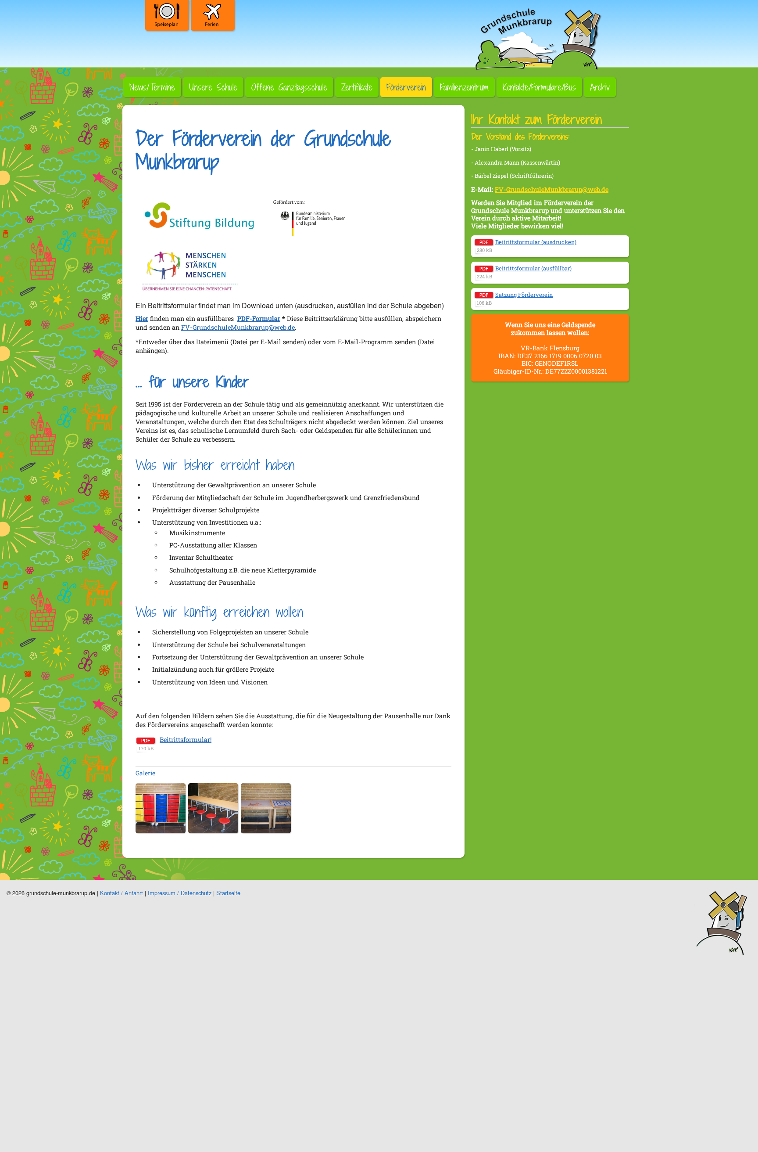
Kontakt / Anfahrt (121, 893)
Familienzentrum (464, 87)
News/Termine (152, 87)
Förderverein (406, 87)
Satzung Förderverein (524, 294)
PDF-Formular (258, 318)
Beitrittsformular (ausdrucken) (535, 241)
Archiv (600, 87)
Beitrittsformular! (185, 739)
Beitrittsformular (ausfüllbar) (533, 268)
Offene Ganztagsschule (289, 87)
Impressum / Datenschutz (179, 893)
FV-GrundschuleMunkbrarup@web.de (238, 327)
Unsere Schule (213, 87)
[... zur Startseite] (537, 37)
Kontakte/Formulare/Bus (539, 87)
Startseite (228, 893)
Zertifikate (356, 87)
